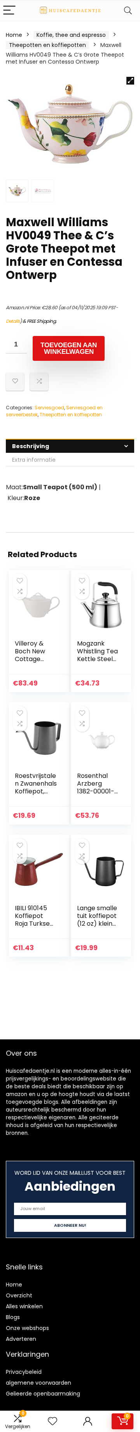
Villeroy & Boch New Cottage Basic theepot (30, 659)
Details (13, 321)
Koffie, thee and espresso (71, 35)
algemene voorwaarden (38, 1383)
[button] (130, 81)
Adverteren (21, 1339)
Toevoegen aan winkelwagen (68, 348)
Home (14, 35)
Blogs (13, 1317)
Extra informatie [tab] (34, 460)
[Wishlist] (52, 1421)
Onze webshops (27, 1328)
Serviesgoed (49, 407)
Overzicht (19, 1295)
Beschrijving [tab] (30, 446)
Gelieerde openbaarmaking (43, 1393)
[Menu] (9, 10)
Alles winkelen (24, 1306)
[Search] (128, 10)
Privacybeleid (24, 1372)
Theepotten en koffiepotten (47, 45)
